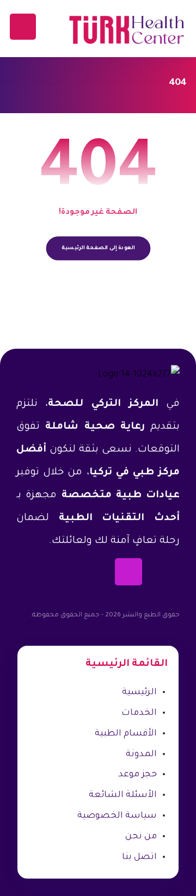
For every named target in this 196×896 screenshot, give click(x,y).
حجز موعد (137, 775)
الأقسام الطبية (126, 734)
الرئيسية (139, 692)
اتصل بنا (139, 857)
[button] (23, 27)
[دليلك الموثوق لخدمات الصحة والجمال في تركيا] (126, 30)
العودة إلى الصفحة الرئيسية (98, 248)
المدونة (141, 754)
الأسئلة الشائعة (123, 795)
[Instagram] (128, 571)
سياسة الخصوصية (117, 816)
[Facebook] (166, 571)
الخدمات (139, 713)
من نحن (141, 837)
